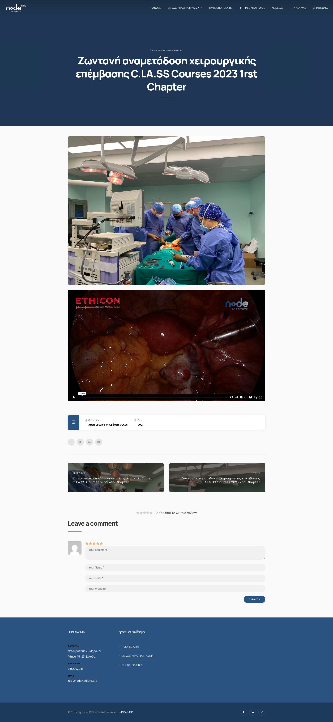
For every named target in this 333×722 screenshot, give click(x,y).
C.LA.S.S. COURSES (132, 664)
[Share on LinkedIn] (89, 442)
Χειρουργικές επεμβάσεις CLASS (168, 50)
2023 (141, 424)
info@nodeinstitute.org (82, 681)
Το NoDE (155, 7)
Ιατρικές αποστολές (252, 7)
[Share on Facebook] (71, 442)
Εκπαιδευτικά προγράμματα (185, 7)
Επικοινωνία (320, 7)
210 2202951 (75, 669)
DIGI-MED (127, 712)
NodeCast (278, 7)
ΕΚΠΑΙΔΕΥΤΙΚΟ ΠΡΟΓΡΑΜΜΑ (137, 655)
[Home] (16, 8)
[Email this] (98, 442)
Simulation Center (221, 7)
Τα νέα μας (299, 7)
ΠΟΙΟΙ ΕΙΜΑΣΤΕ (130, 646)
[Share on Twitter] (80, 442)
